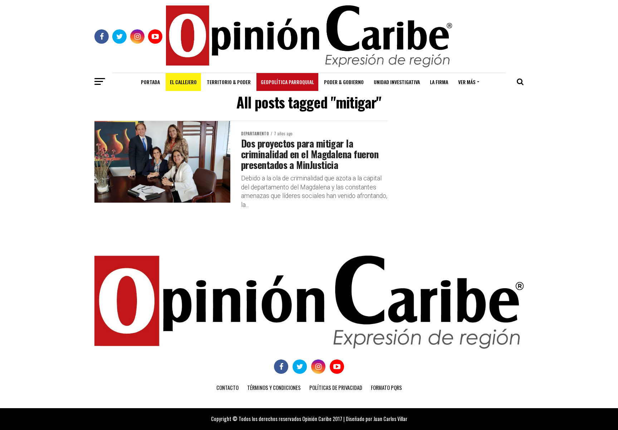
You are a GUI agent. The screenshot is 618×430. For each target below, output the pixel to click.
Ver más (466, 82)
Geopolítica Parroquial (287, 82)
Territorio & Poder (229, 82)
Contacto (227, 387)
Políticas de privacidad (335, 387)
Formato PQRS (386, 387)
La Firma (439, 82)
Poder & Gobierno (344, 82)
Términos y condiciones (274, 387)
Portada (150, 82)
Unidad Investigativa (397, 82)
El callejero (183, 82)
